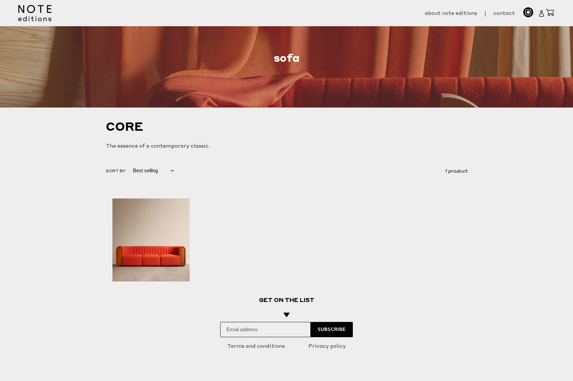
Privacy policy (327, 346)
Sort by (116, 170)
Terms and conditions (256, 346)
